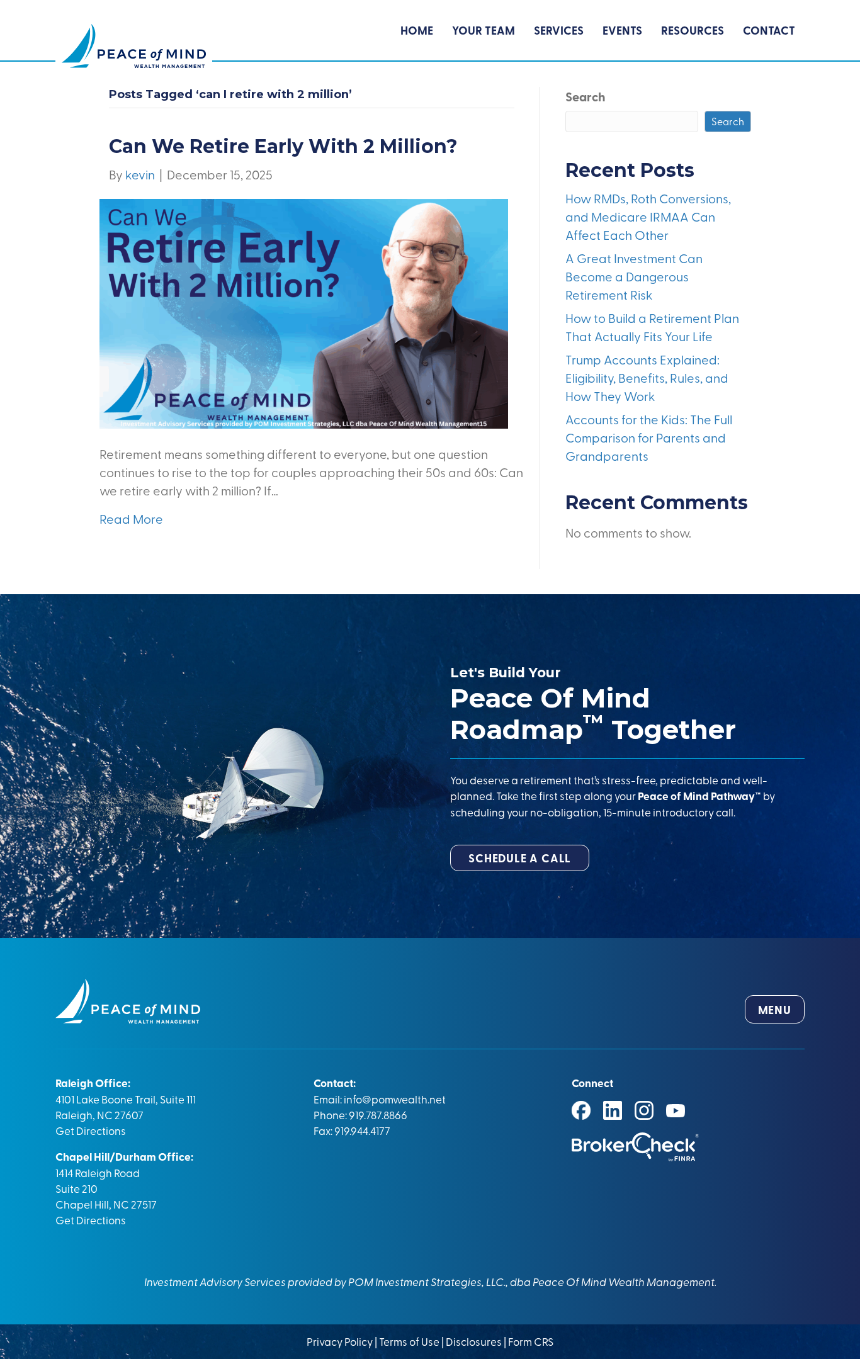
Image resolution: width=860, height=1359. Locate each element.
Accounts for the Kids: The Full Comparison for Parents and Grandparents (648, 437)
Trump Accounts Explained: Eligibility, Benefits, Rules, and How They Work (646, 377)
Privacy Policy (341, 1341)
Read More (131, 518)
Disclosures (474, 1341)
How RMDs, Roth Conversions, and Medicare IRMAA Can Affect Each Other (648, 216)
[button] (519, 858)
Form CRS (530, 1341)
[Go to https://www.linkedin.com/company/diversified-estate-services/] (612, 1110)
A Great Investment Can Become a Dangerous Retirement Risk (634, 276)
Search (585, 96)
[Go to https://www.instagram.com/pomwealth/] (644, 1110)
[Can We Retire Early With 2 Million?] (303, 311)
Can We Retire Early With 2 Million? (283, 146)
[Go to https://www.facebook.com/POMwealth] (581, 1110)
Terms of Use (409, 1341)
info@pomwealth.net (395, 1098)
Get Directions (90, 1130)
